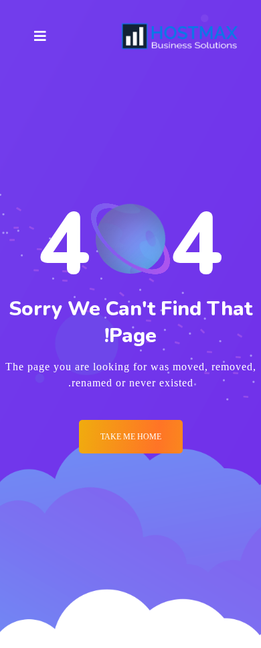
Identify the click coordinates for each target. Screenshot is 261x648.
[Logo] (180, 36)
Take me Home (130, 436)
